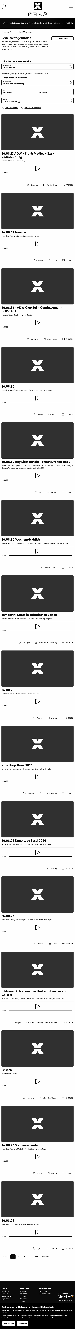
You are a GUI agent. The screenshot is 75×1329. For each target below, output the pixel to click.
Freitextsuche (7, 65)
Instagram (23, 1291)
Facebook (23, 1294)
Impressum (5, 1299)
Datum (5, 99)
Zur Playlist (69, 23)
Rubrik (5, 90)
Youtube (23, 1296)
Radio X (13, 32)
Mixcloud (23, 1299)
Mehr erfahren (9, 1324)
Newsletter (5, 1291)
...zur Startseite (62, 39)
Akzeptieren (22, 1324)
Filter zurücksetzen (11, 108)
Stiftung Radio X (7, 1296)
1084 (36, 1257)
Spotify (22, 1301)
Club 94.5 (4, 1294)
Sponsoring (43, 1291)
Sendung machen (45, 1294)
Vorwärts (45, 1257)
